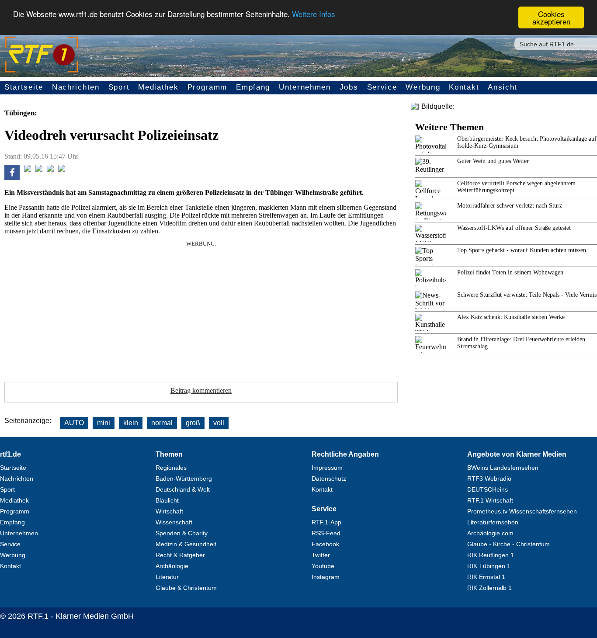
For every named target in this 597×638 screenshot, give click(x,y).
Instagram (326, 576)
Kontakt (464, 87)
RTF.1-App (326, 522)
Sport (119, 87)
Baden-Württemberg (184, 478)
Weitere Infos (313, 14)
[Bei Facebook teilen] (12, 177)
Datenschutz (329, 478)
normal (162, 422)
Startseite (23, 87)
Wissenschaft (174, 522)
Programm (207, 87)
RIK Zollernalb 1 (489, 587)
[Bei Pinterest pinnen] (50, 169)
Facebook (325, 544)
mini (103, 422)
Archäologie (172, 565)
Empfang (253, 87)
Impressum (327, 467)
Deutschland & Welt (183, 489)
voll (218, 422)
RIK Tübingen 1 (488, 565)
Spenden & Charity (182, 533)
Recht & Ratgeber (180, 554)
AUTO (74, 422)
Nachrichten (76, 87)
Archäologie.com (490, 533)
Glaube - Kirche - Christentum (508, 544)
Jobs (349, 87)
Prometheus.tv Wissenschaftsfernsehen (522, 511)
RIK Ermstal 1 (486, 576)
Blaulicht (167, 500)
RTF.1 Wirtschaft (490, 500)
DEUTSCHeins (487, 489)
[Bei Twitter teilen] (27, 169)
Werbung (423, 87)
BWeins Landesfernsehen (502, 467)
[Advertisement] (201, 308)
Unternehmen (305, 87)
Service (382, 87)
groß (193, 422)
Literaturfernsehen (492, 522)
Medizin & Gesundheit (186, 544)
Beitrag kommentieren (201, 390)
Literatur (167, 576)
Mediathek (158, 87)
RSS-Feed (326, 533)
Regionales (171, 467)
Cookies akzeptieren (551, 17)
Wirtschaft (169, 511)
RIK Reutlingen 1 (490, 554)
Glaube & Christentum (186, 587)
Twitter (321, 554)
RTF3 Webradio (489, 478)
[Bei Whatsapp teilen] (38, 169)
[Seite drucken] (61, 169)
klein (130, 422)
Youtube (323, 565)
